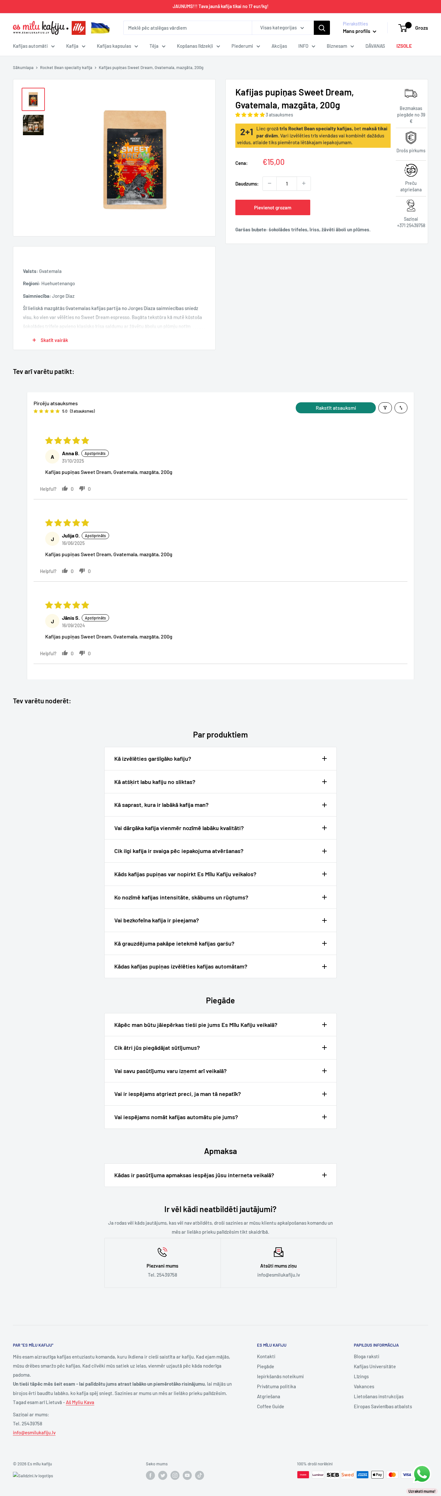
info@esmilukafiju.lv (34, 1432)
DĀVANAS (375, 46)
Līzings (361, 1376)
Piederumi (242, 46)
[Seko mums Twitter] (162, 1475)
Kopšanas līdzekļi (195, 46)
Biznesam (337, 46)
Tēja (154, 46)
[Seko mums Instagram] (174, 1475)
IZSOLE (404, 46)
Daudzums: (247, 183)
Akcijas (279, 46)
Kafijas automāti (30, 46)
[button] (250, 114)
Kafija (72, 46)
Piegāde (265, 1366)
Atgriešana (268, 1396)
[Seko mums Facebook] (150, 1475)
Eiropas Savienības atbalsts (383, 1406)
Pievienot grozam (272, 207)
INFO (303, 46)
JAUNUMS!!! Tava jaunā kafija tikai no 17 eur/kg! (221, 6)
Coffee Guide (270, 1406)
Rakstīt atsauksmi (336, 408)
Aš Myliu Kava (80, 1402)
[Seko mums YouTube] (187, 1475)
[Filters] (385, 407)
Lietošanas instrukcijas (379, 1396)
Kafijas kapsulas (114, 46)
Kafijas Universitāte (375, 1366)
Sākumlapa (23, 67)
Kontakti (266, 1356)
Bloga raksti (366, 1356)
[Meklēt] (322, 28)
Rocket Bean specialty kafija (66, 67)
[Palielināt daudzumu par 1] (304, 183)
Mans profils (357, 31)
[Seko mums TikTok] (199, 1475)
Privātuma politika (276, 1386)
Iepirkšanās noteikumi (280, 1376)
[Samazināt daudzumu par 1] (269, 183)
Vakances (364, 1386)
